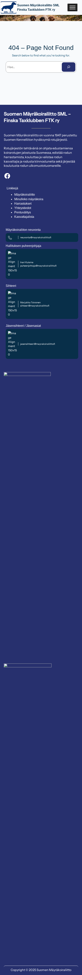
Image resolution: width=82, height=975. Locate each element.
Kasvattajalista (24, 216)
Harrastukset (22, 203)
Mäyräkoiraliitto (24, 194)
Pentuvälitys (22, 212)
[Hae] (68, 67)
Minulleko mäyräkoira (28, 199)
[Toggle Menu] (72, 7)
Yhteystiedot (22, 208)
